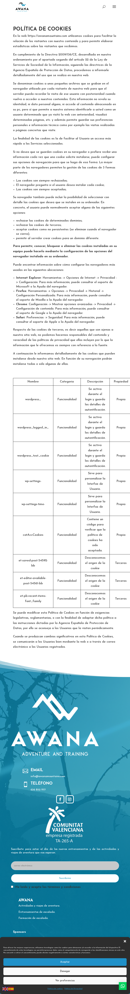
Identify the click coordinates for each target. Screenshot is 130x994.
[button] (125, 941)
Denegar (65, 971)
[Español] (11, 988)
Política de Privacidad (73, 989)
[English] (5, 988)
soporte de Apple (45, 322)
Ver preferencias (65, 980)
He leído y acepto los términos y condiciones (48, 887)
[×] (123, 986)
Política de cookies (55, 989)
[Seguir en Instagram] (70, 799)
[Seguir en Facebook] (60, 799)
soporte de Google (32, 313)
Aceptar (65, 962)
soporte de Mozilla (32, 300)
